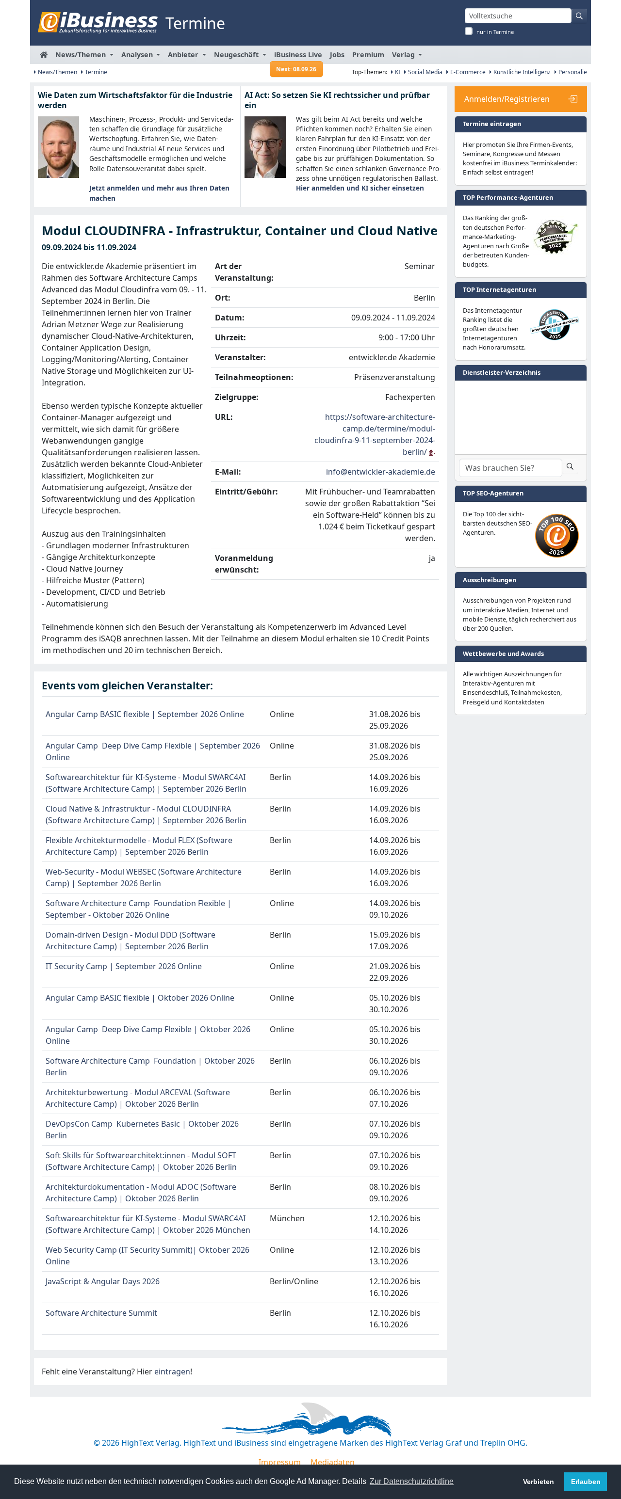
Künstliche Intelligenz (521, 72)
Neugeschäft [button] (237, 54)
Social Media (424, 72)
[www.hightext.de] (310, 1418)
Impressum (280, 1462)
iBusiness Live (298, 57)
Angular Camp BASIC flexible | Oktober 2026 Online (140, 997)
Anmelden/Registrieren (507, 99)
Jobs (337, 54)
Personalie (572, 72)
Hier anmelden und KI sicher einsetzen (360, 187)
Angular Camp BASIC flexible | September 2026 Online (145, 714)
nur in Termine (495, 31)
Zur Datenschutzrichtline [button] (412, 1481)
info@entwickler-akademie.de (380, 471)
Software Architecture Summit (101, 1313)
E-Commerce (467, 72)
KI (396, 72)
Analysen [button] (138, 54)
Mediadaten (332, 1462)
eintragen (172, 1371)
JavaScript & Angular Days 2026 (103, 1281)
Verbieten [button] (538, 1481)
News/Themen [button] (81, 54)
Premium (368, 54)
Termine (95, 72)
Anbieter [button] (184, 54)
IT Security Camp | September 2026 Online (124, 966)
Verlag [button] (404, 54)
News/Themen (56, 72)
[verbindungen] (432, 452)
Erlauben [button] (586, 1481)
